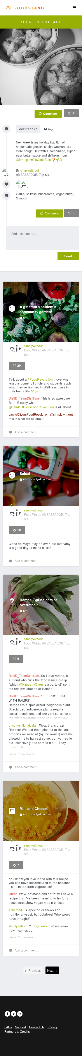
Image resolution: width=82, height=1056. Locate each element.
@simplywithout (61, 414)
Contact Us (36, 1027)
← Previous (33, 970)
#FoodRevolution (40, 379)
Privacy (52, 1027)
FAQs (8, 1027)
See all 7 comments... (22, 937)
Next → (52, 970)
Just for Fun (28, 128)
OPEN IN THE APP (41, 22)
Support (20, 1027)
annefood (15, 910)
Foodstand (24, 7)
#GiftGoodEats (40, 159)
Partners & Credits (17, 1031)
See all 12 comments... (23, 754)
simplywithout (29, 170)
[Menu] (74, 7)
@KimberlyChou (31, 684)
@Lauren (43, 926)
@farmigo (23, 159)
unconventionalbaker (23, 725)
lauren (13, 894)
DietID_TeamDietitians (24, 398)
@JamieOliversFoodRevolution (31, 407)
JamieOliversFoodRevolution (29, 414)
